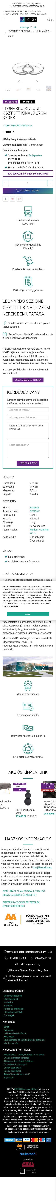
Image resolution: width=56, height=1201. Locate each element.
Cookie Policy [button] (8, 603)
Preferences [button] (13, 606)
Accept (27, 614)
